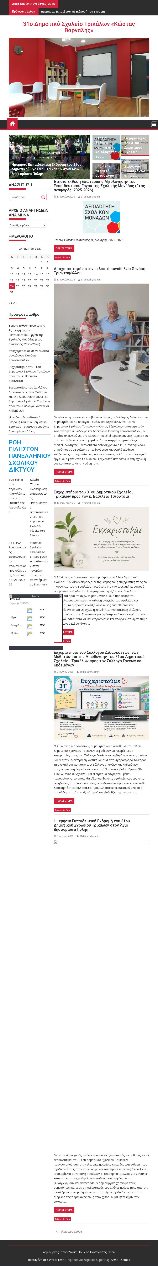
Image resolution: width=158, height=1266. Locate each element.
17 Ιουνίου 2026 (24, 157)
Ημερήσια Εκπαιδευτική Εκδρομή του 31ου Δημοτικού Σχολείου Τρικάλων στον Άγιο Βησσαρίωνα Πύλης (92, 825)
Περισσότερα (64, 248)
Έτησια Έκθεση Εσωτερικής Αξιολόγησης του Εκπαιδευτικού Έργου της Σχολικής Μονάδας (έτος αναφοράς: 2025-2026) (99, 185)
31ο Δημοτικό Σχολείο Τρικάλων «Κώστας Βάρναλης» (79, 27)
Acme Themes (120, 1260)
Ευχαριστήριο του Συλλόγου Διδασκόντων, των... (135, 166)
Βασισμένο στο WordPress (46, 1260)
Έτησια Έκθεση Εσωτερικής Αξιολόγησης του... (106, 147)
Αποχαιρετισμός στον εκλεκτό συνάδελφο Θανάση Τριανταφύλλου (99, 270)
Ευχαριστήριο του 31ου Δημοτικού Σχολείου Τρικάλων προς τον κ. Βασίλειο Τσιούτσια (94, 494)
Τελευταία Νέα (62, 257)
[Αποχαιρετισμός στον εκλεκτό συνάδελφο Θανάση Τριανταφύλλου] (101, 347)
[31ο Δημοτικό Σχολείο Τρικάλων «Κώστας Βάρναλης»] (12, 123)
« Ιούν (13, 303)
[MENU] (154, 124)
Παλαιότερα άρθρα (70, 1231)
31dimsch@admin (47, 157)
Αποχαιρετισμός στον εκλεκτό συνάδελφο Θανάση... (105, 171)
